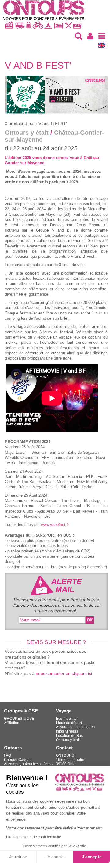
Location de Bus (69, 735)
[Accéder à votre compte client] (90, 36)
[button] (78, 36)
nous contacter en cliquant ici (64, 673)
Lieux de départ (69, 723)
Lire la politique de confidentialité (33, 837)
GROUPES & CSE (19, 718)
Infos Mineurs (67, 731)
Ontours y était (68, 740)
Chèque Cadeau (18, 760)
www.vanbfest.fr (55, 524)
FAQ (7, 755)
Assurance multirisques (75, 727)
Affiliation (11, 723)
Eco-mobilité (66, 718)
